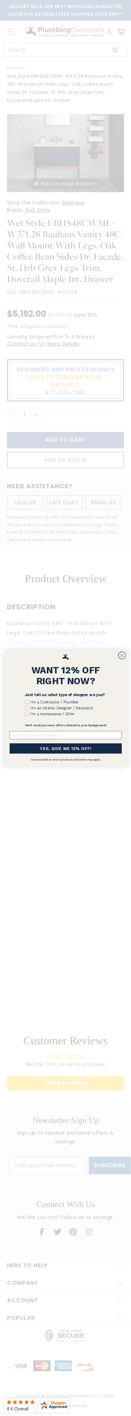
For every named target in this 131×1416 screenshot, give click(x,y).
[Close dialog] (121, 655)
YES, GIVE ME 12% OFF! (65, 748)
